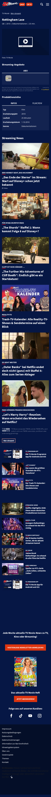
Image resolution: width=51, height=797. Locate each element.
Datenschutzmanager (11, 740)
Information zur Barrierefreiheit (15, 743)
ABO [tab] (25, 70)
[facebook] (11, 715)
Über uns (6, 751)
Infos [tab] (14, 103)
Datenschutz (7, 736)
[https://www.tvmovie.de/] (10, 4)
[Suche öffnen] (41, 4)
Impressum (6, 729)
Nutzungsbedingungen (11, 732)
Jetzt (22, 4)
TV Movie (5, 13)
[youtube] (30, 715)
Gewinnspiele (7, 754)
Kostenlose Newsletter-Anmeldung (25, 647)
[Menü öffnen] (47, 4)
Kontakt (5, 762)
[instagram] (39, 715)
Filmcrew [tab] (37, 103)
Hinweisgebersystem (10, 747)
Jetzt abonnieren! (25, 699)
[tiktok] (21, 715)
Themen (5, 758)
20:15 (29, 4)
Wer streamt (16, 13)
